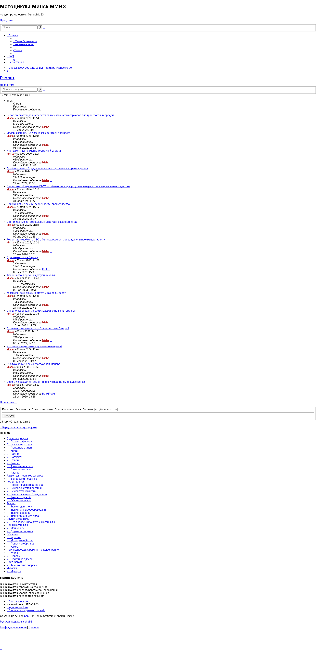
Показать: (8, 409)
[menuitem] (25, 41)
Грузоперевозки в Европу (22, 257)
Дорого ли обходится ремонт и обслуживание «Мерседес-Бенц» (46, 381)
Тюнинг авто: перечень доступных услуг (31, 275)
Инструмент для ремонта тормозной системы (34, 150)
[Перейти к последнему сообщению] (51, 127)
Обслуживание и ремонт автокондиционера (33, 364)
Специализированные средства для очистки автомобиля (41, 310)
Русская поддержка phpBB (16, 621)
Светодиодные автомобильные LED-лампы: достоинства (42, 221)
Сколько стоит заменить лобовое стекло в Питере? (38, 328)
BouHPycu (48, 393)
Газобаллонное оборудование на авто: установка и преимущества (47, 168)
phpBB (28, 616)
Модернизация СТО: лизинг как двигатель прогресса (38, 133)
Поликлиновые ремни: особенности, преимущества (38, 204)
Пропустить (7, 20)
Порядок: (88, 409)
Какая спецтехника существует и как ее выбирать (37, 293)
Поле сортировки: (43, 409)
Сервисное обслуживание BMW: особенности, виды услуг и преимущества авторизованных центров (68, 186)
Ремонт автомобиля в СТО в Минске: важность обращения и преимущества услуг (56, 239)
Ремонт (7, 78)
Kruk (45, 269)
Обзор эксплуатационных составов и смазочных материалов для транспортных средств (61, 115)
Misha (10, 118)
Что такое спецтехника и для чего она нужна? (34, 346)
